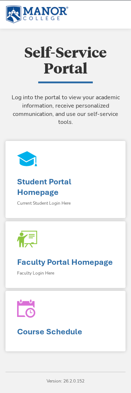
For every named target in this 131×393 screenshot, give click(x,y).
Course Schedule (49, 331)
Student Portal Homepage (44, 186)
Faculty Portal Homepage (65, 262)
